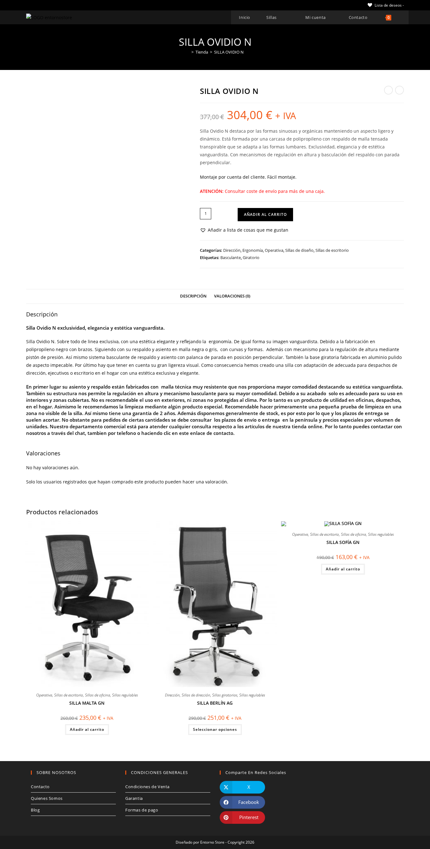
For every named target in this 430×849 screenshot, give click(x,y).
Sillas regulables (125, 695)
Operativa (274, 250)
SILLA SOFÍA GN (342, 542)
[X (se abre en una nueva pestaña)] (28, 5)
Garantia (134, 798)
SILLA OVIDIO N (229, 52)
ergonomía (220, 341)
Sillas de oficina (97, 695)
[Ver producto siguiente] (399, 90)
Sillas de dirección (196, 695)
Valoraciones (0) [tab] (232, 296)
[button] (244, 230)
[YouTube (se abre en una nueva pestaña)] (56, 5)
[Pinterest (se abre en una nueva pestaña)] (42, 5)
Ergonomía (252, 250)
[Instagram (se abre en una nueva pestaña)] (49, 5)
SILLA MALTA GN (87, 703)
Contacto (40, 786)
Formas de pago (141, 810)
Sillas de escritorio (332, 250)
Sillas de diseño (299, 250)
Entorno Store (212, 842)
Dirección (231, 250)
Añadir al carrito (265, 214)
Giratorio (251, 257)
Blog (35, 810)
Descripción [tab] (193, 296)
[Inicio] (188, 52)
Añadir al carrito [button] (87, 729)
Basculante (230, 257)
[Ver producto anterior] (388, 90)
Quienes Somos (47, 798)
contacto (223, 433)
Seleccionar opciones (215, 729)
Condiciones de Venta (147, 786)
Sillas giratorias (224, 695)
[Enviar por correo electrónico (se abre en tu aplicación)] (64, 5)
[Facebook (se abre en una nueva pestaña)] (35, 5)
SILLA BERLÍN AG (215, 703)
